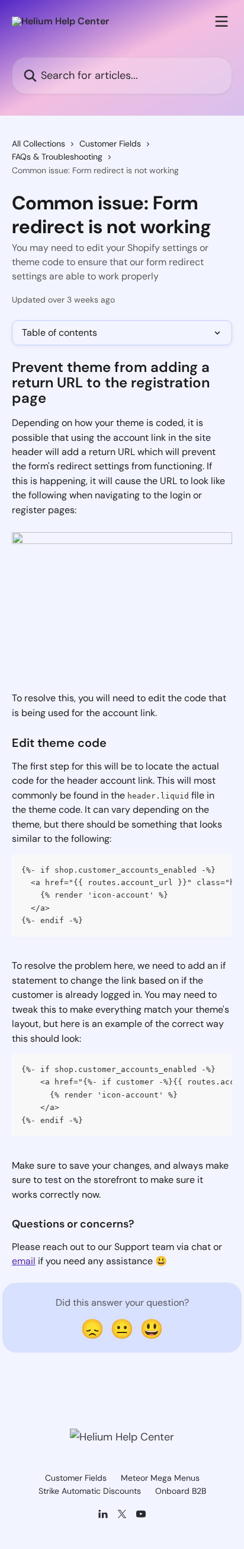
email (24, 1261)
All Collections (38, 143)
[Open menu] (221, 21)
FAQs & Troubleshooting (57, 156)
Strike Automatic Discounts (89, 1491)
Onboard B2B (180, 1491)
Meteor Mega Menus (160, 1477)
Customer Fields (110, 143)
